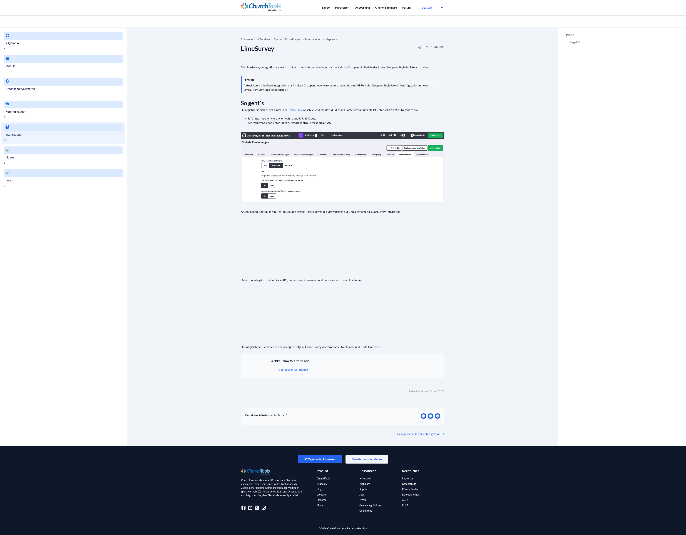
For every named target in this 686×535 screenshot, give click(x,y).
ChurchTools (323, 478)
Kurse (326, 7)
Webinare (364, 484)
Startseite (247, 39)
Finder (320, 505)
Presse (362, 500)
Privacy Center (410, 489)
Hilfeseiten (342, 7)
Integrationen (313, 39)
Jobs (361, 495)
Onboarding (362, 7)
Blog (319, 489)
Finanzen (322, 500)
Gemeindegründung (370, 505)
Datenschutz (409, 484)
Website (321, 495)
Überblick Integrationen (293, 369)
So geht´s (575, 42)
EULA (405, 505)
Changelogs (365, 511)
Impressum (408, 478)
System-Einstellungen (287, 39)
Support (363, 489)
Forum (406, 7)
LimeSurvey (294, 110)
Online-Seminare (386, 7)
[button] (430, 7)
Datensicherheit (410, 495)
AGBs (405, 500)
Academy (322, 484)
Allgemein (331, 39)
